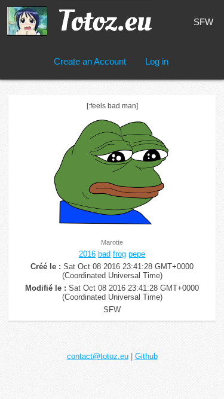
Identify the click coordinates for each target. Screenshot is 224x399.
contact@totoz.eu (97, 356)
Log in (156, 61)
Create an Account (90, 61)
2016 (87, 253)
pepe (136, 253)
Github (146, 356)
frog (119, 253)
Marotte (112, 242)
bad (104, 253)
